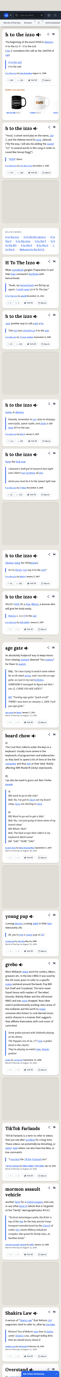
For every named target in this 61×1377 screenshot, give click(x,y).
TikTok (27, 1159)
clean (32, 800)
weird (8, 1148)
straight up (29, 330)
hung (8, 462)
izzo (47, 330)
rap (7, 55)
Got (25, 570)
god (38, 140)
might (20, 289)
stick (39, 804)
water (8, 412)
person (18, 923)
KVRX (31, 1244)
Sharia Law (26, 1320)
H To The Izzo (11, 296)
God (40, 1041)
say (35, 419)
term (17, 1202)
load (10, 428)
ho (42, 323)
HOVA (12, 159)
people (9, 784)
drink (43, 423)
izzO (19, 62)
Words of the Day (12, 22)
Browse (28, 22)
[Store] (49, 15)
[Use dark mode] (55, 15)
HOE (17, 604)
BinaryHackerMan (26, 847)
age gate (9, 712)
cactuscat (18, 1060)
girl (36, 323)
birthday (39, 680)
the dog (21, 941)
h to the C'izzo (26, 165)
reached (15, 1159)
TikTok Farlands (12, 1166)
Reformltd (23, 1346)
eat (23, 473)
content (24, 660)
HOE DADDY (25, 622)
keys (17, 804)
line (21, 1221)
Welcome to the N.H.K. (32, 249)
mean (42, 1009)
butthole (33, 274)
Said (15, 1148)
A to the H (26, 245)
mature (49, 660)
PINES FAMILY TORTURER (33, 1166)
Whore (34, 604)
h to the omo (23, 241)
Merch (47, 80)
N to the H (42, 245)
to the (14, 62)
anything (30, 473)
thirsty (18, 570)
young (29, 935)
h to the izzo (11, 73)
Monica (12, 616)
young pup (10, 941)
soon (24, 1001)
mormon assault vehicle (15, 1244)
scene (8, 984)
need (26, 289)
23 (42, 935)
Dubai (49, 1331)
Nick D (22, 434)
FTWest (23, 487)
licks (13, 274)
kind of (23, 1206)
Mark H (23, 576)
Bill (10, 697)
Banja (19, 712)
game (27, 676)
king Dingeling (26, 73)
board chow (10, 847)
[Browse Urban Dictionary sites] (7, 15)
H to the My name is (35, 237)
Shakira (19, 1336)
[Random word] (41, 15)
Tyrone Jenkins (26, 337)
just (21, 935)
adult (35, 923)
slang (17, 563)
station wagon (35, 1202)
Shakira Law (10, 1346)
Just (7, 323)
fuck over (21, 462)
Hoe (28, 604)
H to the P (40, 241)
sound (50, 144)
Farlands (37, 1159)
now (38, 1049)
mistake (50, 1324)
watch (22, 664)
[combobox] (29, 15)
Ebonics (9, 563)
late (49, 923)
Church (46, 1226)
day (41, 473)
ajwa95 (24, 296)
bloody (45, 1049)
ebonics (49, 42)
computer (10, 764)
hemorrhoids (27, 285)
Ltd (50, 1320)
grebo (8, 1060)
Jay (8, 51)
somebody (18, 270)
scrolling (30, 1140)
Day (18, 1230)
